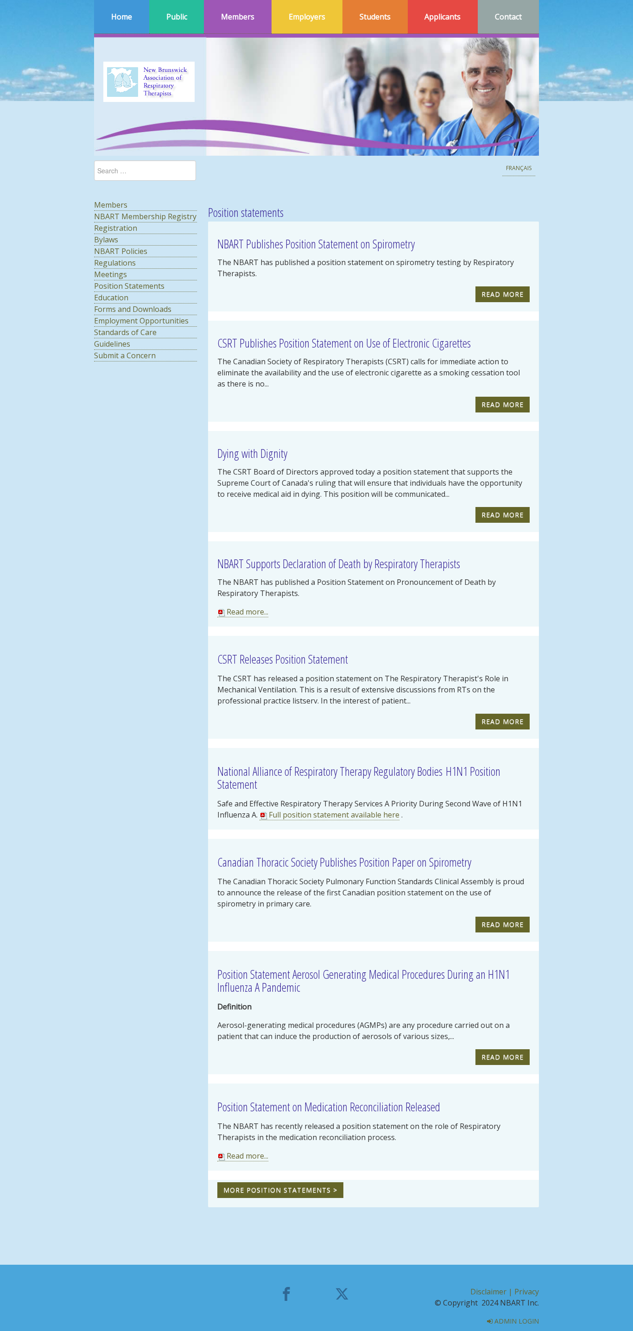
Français (519, 168)
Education (111, 297)
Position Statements (129, 286)
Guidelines (112, 344)
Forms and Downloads (132, 309)
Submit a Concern (125, 355)
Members (110, 205)
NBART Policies (120, 251)
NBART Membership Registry (145, 216)
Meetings (110, 274)
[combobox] (145, 170)
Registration (115, 228)
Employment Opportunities (141, 321)
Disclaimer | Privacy (504, 1292)
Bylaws (106, 240)
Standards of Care (125, 332)
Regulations (115, 263)
